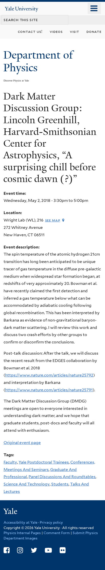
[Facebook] (6, 550)
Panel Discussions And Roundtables (62, 476)
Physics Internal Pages (22, 533)
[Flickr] (62, 550)
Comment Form (57, 533)
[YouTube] (48, 550)
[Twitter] (34, 550)
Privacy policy (51, 522)
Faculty (10, 462)
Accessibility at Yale (20, 522)
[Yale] (11, 512)
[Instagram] (20, 550)
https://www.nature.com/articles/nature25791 (49, 389)
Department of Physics (38, 61)
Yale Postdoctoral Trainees (44, 462)
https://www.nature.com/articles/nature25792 (49, 375)
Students (60, 484)
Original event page (22, 442)
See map (52, 220)
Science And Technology (27, 484)
